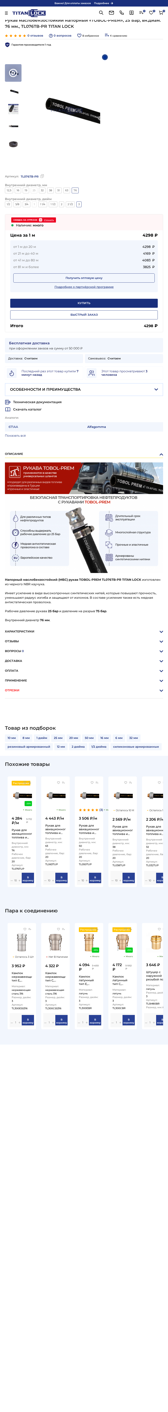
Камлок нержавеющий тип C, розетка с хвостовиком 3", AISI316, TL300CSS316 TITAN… (55, 976)
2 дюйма (78, 747)
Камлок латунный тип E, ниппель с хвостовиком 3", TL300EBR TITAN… (89, 980)
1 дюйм (41, 738)
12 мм (61, 747)
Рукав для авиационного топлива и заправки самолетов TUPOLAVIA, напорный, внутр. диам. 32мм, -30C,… (156, 830)
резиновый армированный (29, 747)
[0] (141, 13)
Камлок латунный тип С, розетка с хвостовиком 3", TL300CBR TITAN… (122, 980)
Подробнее (101, 3)
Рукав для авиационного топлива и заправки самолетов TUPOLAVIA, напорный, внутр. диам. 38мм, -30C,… (122, 830)
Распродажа (21, 783)
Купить (84, 303)
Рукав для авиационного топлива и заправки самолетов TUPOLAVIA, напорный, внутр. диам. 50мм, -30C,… (89, 829)
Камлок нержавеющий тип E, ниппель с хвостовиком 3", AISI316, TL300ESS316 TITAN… (22, 976)
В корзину (28, 879)
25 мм (58, 738)
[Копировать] (42, 176)
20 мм (73, 738)
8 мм (26, 738)
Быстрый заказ (84, 315)
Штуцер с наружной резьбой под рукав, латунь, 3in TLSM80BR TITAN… (155, 975)
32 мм (133, 738)
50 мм (89, 738)
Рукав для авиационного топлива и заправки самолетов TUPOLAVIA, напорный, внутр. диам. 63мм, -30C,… (55, 829)
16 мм (104, 738)
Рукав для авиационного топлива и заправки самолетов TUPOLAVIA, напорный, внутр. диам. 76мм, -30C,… (22, 833)
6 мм (119, 738)
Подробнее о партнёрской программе (84, 287)
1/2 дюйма (98, 747)
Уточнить (49, 220)
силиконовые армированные (136, 747)
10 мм (12, 738)
